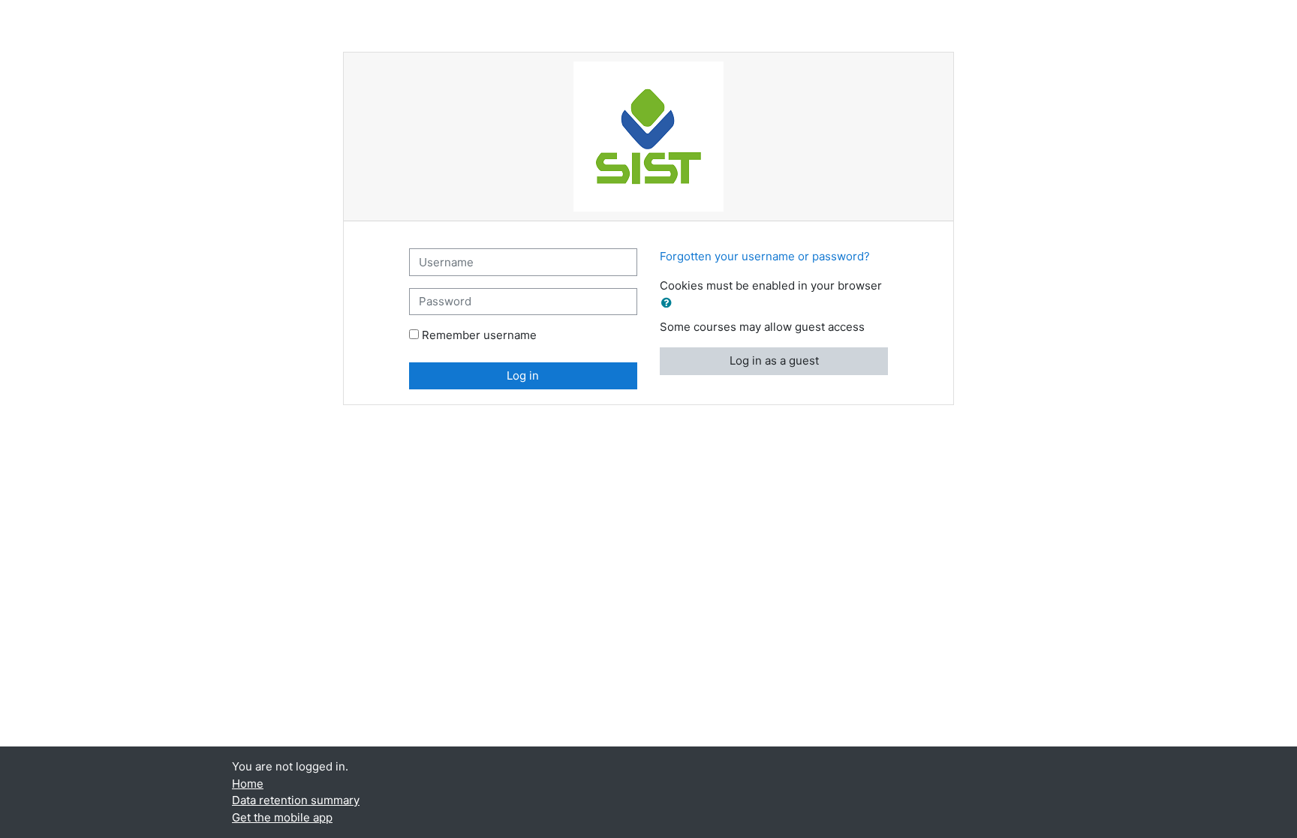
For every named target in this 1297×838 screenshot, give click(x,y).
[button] (669, 303)
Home (247, 783)
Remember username (479, 335)
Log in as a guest (774, 360)
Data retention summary (296, 800)
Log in (523, 375)
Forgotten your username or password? (765, 256)
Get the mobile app (282, 817)
